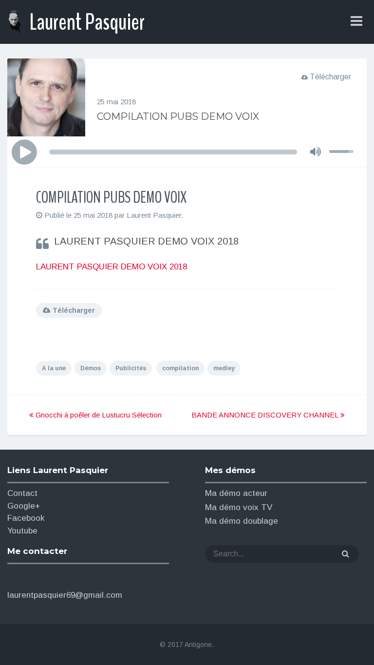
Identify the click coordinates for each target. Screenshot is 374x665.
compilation (180, 368)
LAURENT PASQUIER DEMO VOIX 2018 (111, 266)
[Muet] (315, 151)
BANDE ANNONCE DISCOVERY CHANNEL (265, 415)
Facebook (25, 518)
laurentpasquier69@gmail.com (64, 595)
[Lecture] (24, 152)
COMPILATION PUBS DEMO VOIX (178, 116)
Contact (22, 493)
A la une (54, 368)
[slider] (342, 142)
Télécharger (330, 77)
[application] (186, 152)
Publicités (130, 368)
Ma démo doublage (241, 521)
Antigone (198, 644)
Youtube (22, 530)
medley (224, 368)
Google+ (23, 506)
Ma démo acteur (236, 493)
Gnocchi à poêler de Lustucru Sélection (98, 415)
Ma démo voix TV (238, 507)
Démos (90, 368)
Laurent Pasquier (87, 22)
